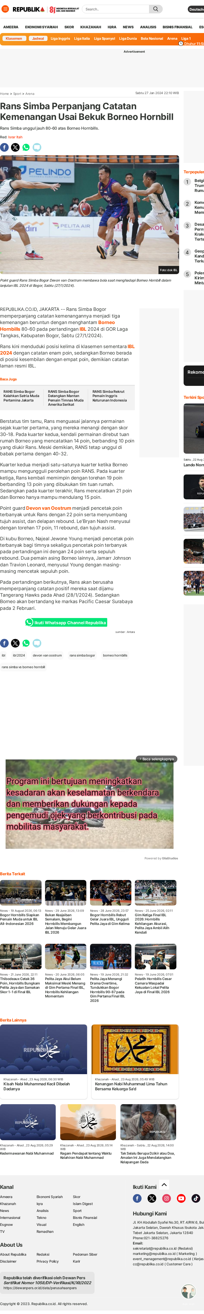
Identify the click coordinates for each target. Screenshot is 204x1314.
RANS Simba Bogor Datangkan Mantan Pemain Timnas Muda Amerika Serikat (66, 398)
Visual (41, 1224)
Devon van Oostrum (48, 508)
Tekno (41, 1217)
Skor (76, 1197)
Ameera (6, 1197)
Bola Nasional (152, 38)
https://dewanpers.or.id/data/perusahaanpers (40, 1288)
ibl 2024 (19, 655)
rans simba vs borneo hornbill (23, 667)
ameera (10, 27)
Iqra (40, 1204)
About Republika (13, 1254)
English (78, 1224)
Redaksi (43, 1254)
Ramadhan (45, 1231)
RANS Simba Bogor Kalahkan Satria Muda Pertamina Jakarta (21, 395)
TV (2, 1231)
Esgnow (6, 1224)
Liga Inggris (60, 38)
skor (69, 27)
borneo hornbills (115, 655)
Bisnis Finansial (178, 27)
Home (4, 94)
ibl (3, 655)
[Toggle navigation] (5, 9)
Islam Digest (83, 1204)
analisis (148, 27)
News (4, 1210)
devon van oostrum (47, 655)
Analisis (43, 1210)
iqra (112, 27)
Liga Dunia (128, 38)
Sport (17, 94)
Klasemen (14, 38)
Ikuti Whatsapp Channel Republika (70, 622)
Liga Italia (82, 38)
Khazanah (8, 1204)
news (128, 27)
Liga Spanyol (104, 38)
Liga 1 (186, 38)
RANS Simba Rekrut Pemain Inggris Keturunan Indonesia (110, 395)
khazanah (90, 27)
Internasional (10, 1217)
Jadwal (38, 38)
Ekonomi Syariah (41, 27)
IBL (83, 329)
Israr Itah (15, 137)
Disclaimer (8, 1261)
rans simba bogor (82, 655)
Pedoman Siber (85, 1254)
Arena (172, 38)
